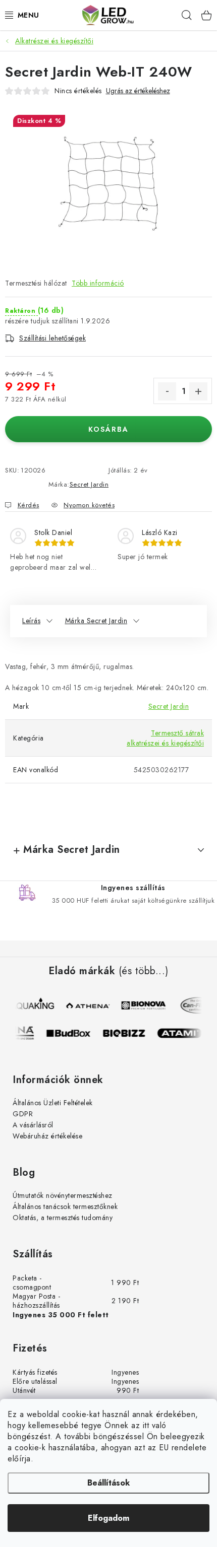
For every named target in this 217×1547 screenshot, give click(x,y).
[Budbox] (72, 1033)
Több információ (98, 283)
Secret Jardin (89, 484)
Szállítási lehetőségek (52, 338)
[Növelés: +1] (198, 391)
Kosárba (108, 429)
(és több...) (144, 971)
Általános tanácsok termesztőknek (65, 1206)
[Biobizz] (128, 1033)
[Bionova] (144, 1005)
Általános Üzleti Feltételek (53, 1102)
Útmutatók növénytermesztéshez (63, 1195)
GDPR (23, 1113)
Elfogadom (108, 1518)
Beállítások (108, 1483)
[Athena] (89, 1005)
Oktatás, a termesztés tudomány (63, 1217)
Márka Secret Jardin (96, 621)
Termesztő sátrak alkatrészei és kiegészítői (165, 738)
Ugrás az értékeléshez (138, 91)
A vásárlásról (33, 1124)
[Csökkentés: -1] (167, 391)
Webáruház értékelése (47, 1135)
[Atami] (183, 1033)
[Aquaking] (33, 1005)
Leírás (31, 621)
